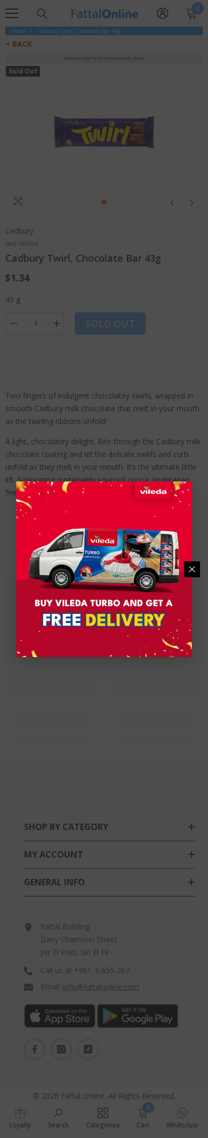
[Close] (192, 569)
